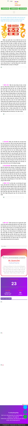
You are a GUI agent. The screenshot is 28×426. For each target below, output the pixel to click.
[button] (5, 9)
